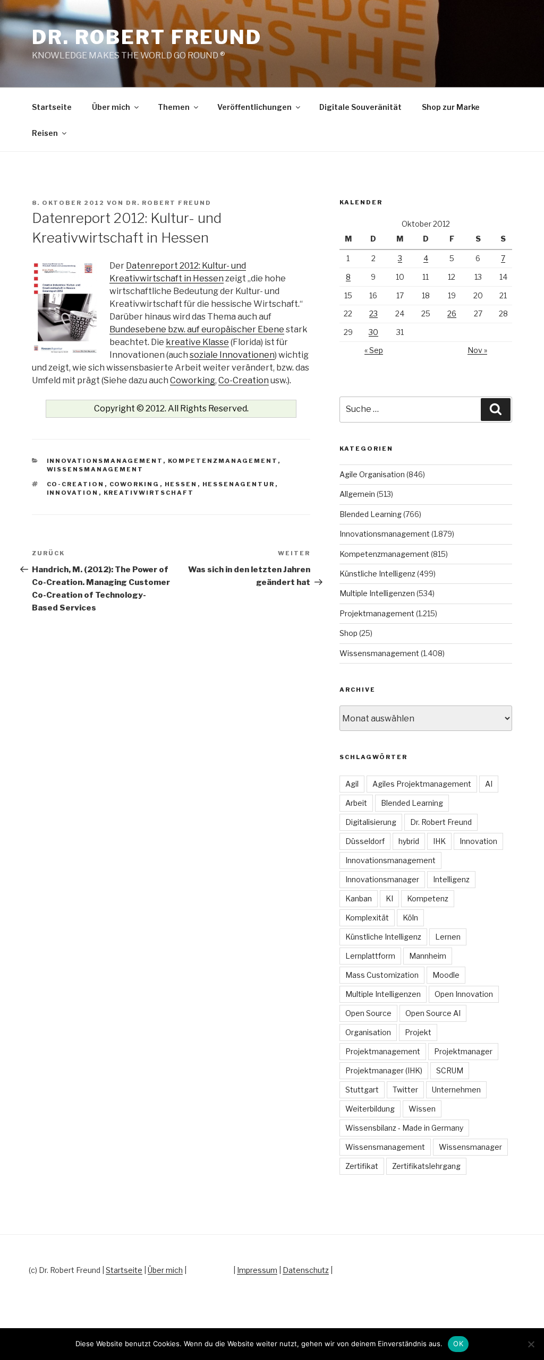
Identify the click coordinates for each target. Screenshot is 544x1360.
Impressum (257, 1270)
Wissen (422, 1108)
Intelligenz (451, 879)
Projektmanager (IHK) (383, 1070)
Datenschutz (306, 1270)
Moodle (446, 974)
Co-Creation (243, 380)
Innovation (73, 492)
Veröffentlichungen (254, 106)
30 (373, 332)
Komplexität (367, 917)
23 (373, 313)
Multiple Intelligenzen (377, 593)
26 (451, 313)
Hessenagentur (238, 484)
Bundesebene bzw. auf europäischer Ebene (196, 329)
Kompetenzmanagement (223, 460)
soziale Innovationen (232, 355)
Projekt (418, 1032)
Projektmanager (463, 1051)
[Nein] (530, 1344)
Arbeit (356, 802)
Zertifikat (361, 1165)
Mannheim (427, 955)
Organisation (368, 1032)
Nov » (477, 350)
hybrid (408, 841)
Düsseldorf (365, 841)
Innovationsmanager (382, 879)
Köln (410, 917)
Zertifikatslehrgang (426, 1165)
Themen (174, 106)
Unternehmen (456, 1089)
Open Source (368, 1013)
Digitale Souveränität (360, 106)
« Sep (373, 350)
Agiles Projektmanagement (421, 783)
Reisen (45, 132)
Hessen (181, 484)
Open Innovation (464, 994)
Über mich (111, 106)
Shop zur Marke (451, 106)
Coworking (192, 380)
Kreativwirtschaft (149, 492)
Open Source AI (433, 1013)
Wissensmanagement (95, 469)
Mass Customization (382, 974)
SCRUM (449, 1070)
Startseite (52, 106)
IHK (439, 841)
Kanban (358, 898)
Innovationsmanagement (105, 460)
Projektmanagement (376, 613)
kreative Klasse (197, 342)
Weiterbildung (370, 1108)
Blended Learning (370, 514)
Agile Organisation (372, 474)
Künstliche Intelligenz (377, 573)
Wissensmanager (470, 1146)
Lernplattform (370, 955)
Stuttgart (362, 1089)
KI (389, 898)
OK (458, 1343)
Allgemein (357, 493)
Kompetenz (427, 898)
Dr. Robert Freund (147, 37)
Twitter (405, 1089)
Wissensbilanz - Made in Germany (404, 1127)
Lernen (448, 936)
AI (488, 783)
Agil (352, 783)
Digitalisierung (370, 822)
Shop (348, 633)
